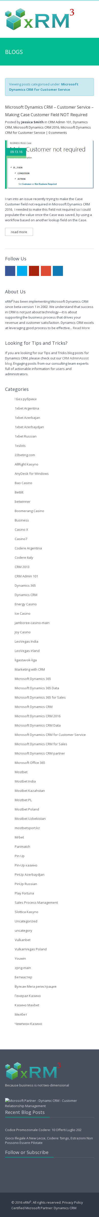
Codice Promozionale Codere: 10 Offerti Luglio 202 (43, 1130)
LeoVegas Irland (27, 650)
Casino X (21, 529)
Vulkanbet (22, 940)
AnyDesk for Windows (32, 473)
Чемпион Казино (28, 1023)
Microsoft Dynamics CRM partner (40, 753)
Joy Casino (23, 632)
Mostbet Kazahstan (30, 790)
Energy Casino (26, 604)
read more (19, 232)
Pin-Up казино (26, 865)
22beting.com (25, 455)
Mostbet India (25, 781)
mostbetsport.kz (27, 828)
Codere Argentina (28, 548)
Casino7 (21, 539)
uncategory (23, 930)
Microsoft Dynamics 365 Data (37, 688)
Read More (81, 328)
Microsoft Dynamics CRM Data (38, 725)
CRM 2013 (22, 567)
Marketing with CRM (30, 669)
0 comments (57, 132)
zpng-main (23, 967)
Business (22, 520)
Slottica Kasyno (26, 912)
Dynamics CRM (26, 594)
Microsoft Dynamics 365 (33, 678)
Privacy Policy (72, 1202)
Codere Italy (24, 557)
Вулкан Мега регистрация (35, 986)
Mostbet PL (23, 800)
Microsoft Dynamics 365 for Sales (40, 697)
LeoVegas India (26, 641)
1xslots (20, 445)
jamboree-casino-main (32, 622)
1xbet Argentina (27, 408)
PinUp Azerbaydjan (29, 874)
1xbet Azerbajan (27, 417)
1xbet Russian (26, 436)
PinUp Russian (26, 884)
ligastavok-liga (26, 660)
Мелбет (21, 1014)
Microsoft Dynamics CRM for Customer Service (50, 734)
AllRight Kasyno (26, 464)
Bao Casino (23, 483)
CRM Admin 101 (59, 122)
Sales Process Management (36, 902)
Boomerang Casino (29, 511)
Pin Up (20, 856)
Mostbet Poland (27, 809)
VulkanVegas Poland (31, 949)
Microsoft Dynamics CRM (34, 706)
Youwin (20, 958)
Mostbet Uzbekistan (30, 818)
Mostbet (21, 772)
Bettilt (19, 492)
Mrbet (19, 837)
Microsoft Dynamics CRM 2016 (36, 127)
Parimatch (22, 846)
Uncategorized (26, 921)
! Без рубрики (26, 399)
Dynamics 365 (25, 585)
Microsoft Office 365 (30, 762)
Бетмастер (23, 977)
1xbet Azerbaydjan (29, 427)
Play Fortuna (24, 893)
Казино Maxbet (27, 1005)
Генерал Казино (28, 995)
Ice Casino (22, 613)
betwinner (22, 501)
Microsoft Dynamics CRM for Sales (41, 744)
